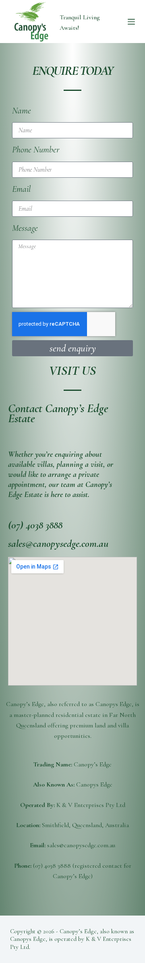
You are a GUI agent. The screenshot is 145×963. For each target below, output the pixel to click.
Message (25, 228)
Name (21, 110)
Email (21, 189)
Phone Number (35, 149)
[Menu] (131, 21)
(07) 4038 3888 (35, 525)
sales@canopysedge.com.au (58, 543)
